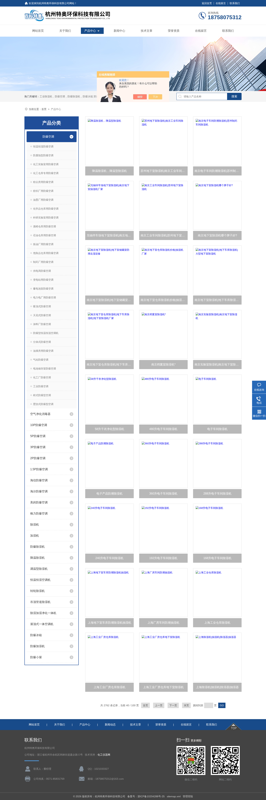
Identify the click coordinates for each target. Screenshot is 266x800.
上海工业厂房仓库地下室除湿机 (163, 687)
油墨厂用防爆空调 (43, 199)
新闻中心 (119, 30)
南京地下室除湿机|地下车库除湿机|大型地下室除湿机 (218, 299)
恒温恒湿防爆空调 (43, 146)
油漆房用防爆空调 (43, 350)
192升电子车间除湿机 (163, 558)
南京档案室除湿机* (163, 364)
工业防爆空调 (40, 386)
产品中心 (90, 30)
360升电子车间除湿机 (163, 493)
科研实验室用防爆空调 (45, 217)
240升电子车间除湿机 (109, 558)
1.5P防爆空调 (39, 469)
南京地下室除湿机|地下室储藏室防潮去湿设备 (110, 299)
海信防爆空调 (39, 480)
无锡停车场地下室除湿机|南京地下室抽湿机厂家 (110, 235)
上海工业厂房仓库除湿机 (109, 687)
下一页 (173, 705)
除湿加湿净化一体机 (43, 613)
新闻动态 (110, 724)
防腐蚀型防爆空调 (43, 155)
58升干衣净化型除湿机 (109, 429)
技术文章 (146, 30)
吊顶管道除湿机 (40, 601)
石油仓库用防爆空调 (44, 235)
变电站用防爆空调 (43, 279)
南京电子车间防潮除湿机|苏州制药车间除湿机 (218, 170)
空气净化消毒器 (40, 413)
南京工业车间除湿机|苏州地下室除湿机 (164, 235)
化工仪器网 (104, 754)
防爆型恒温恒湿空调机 (45, 333)
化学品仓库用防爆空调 (45, 208)
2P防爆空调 (37, 458)
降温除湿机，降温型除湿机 (109, 170)
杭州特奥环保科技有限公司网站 (56, 3)
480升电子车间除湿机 (163, 429)
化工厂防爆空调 (42, 377)
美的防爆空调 (39, 502)
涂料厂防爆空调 (42, 324)
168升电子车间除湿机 (217, 558)
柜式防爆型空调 (42, 395)
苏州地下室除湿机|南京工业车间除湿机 (164, 170)
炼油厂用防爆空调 (43, 244)
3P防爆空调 (37, 447)
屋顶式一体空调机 (41, 624)
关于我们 (65, 30)
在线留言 (221, 3)
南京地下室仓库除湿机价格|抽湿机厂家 (164, 299)
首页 (44, 109)
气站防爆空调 (40, 359)
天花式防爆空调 (42, 315)
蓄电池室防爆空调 (43, 288)
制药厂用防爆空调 (43, 262)
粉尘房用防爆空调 (43, 182)
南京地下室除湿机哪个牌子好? (217, 235)
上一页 (158, 705)
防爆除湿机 (37, 546)
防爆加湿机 (37, 646)
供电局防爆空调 (42, 270)
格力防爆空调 (39, 513)
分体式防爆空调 (42, 341)
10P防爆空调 (38, 425)
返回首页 (207, 3)
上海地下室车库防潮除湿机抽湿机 (109, 622)
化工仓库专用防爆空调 (45, 173)
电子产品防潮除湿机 (109, 493)
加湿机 (34, 535)
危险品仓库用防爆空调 (45, 253)
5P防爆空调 (37, 436)
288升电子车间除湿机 (217, 493)
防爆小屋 (36, 657)
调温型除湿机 (39, 568)
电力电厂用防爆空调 (44, 297)
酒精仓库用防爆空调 (44, 226)
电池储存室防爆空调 (44, 368)
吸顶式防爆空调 (42, 306)
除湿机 (34, 524)
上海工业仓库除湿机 (217, 622)
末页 (186, 705)
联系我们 (235, 3)
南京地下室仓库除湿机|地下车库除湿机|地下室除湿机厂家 (110, 364)
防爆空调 (48, 136)
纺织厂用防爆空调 (43, 190)
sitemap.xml (174, 796)
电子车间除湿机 (217, 429)
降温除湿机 (37, 557)
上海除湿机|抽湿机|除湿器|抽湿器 (217, 687)
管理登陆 (188, 796)
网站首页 (38, 30)
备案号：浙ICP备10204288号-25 (146, 796)
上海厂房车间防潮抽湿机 (163, 622)
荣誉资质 (174, 30)
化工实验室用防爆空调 (45, 164)
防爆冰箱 (36, 635)
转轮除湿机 (37, 590)
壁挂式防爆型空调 (43, 404)
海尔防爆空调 (39, 491)
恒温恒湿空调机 (40, 579)
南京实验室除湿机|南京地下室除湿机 (218, 364)
